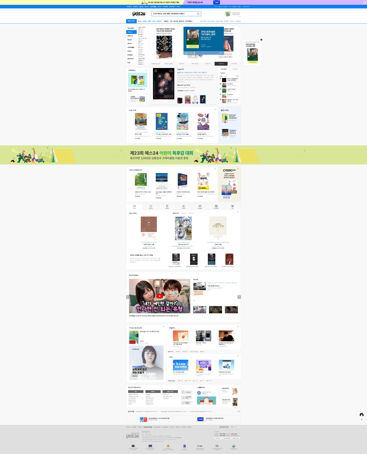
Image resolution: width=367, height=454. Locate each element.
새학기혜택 (203, 21)
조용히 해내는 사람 (148, 244)
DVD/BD (130, 55)
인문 (139, 29)
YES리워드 (186, 397)
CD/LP (129, 51)
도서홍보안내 (165, 427)
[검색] (198, 13)
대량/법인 (238, 21)
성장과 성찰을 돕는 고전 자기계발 (141, 255)
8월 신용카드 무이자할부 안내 (147, 411)
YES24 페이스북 (223, 427)
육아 (142, 47)
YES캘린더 (186, 392)
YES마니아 (166, 394)
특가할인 (226, 21)
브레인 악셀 (218, 244)
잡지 (142, 40)
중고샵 (129, 39)
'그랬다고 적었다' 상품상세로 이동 (229, 90)
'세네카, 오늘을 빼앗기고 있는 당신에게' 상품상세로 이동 (229, 80)
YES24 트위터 (225, 427)
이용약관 (140, 427)
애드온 (130, 404)
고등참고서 (140, 64)
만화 (139, 38)
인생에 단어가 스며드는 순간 (143, 192)
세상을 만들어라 (201, 134)
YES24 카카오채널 (221, 427)
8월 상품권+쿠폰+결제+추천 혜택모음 (174, 411)
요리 (139, 47)
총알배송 (148, 394)
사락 (171, 21)
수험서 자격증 (141, 58)
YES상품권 (166, 398)
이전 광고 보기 (238, 16)
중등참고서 (140, 62)
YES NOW (130, 28)
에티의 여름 (138, 134)
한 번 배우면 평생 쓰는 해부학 (205, 192)
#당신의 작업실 (194, 351)
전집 (142, 44)
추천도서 (232, 21)
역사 (142, 29)
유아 (139, 44)
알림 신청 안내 (149, 400)
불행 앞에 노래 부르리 (183, 85)
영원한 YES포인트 (133, 394)
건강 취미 (140, 51)
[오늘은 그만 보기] (260, 40)
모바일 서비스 (149, 402)
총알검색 (148, 396)
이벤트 (149, 21)
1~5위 (220, 76)
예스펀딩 (175, 21)
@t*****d (180, 381)
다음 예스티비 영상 (239, 297)
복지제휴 (183, 427)
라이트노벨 (143, 38)
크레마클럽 (130, 47)
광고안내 (172, 427)
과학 (142, 32)
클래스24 (181, 21)
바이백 (154, 21)
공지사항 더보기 (239, 411)
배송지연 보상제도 (186, 403)
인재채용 (134, 427)
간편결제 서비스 (150, 404)
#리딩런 (202, 351)
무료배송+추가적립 (133, 396)
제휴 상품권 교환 (167, 396)
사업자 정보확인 (177, 437)
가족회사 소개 (235, 427)
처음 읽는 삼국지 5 (183, 244)
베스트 (139, 21)
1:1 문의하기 (218, 438)
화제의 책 (135, 170)
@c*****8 (195, 381)
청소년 (139, 45)
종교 (142, 31)
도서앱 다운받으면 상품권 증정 (201, 411)
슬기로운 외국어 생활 (182, 134)
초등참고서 (140, 60)
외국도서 (130, 36)
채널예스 (172, 328)
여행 (139, 40)
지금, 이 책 (132, 110)
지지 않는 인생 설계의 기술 (163, 134)
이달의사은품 (219, 21)
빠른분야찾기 (131, 21)
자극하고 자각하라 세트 (183, 192)
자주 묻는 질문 (227, 438)
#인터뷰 (178, 351)
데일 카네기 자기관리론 (211, 266)
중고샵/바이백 (132, 400)
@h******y (209, 381)
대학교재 (140, 53)
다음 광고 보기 (240, 16)
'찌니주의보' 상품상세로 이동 (229, 96)
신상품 (144, 21)
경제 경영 (140, 34)
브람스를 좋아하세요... (214, 286)
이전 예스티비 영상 (127, 297)
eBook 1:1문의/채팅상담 (232, 435)
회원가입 (220, 6)
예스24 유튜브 (133, 275)
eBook (129, 43)
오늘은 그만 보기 (189, 53)
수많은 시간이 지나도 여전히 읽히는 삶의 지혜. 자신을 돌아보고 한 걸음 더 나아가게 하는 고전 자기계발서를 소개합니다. (145, 260)
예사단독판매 (210, 21)
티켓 (128, 62)
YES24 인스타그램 (227, 427)
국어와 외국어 (141, 54)
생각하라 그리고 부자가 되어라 (230, 266)
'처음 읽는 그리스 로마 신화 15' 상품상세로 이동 (229, 101)
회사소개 (128, 427)
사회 (139, 32)
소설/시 (139, 27)
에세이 (143, 27)
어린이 (139, 42)
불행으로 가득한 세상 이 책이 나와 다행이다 (192, 72)
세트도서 (191, 213)
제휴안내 (178, 427)
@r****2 (202, 381)
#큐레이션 (185, 351)
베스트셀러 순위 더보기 (237, 76)
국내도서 (130, 32)
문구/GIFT (130, 59)
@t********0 (188, 381)
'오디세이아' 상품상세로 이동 (229, 85)
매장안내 (159, 21)
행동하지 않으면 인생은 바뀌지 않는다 (196, 266)
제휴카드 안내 (132, 402)
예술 (139, 31)
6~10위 (225, 76)
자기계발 (140, 36)
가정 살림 (140, 49)
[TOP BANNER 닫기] (364, 2)
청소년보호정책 (157, 427)
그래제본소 (132, 70)
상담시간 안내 (236, 438)
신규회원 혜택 (132, 398)
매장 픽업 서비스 (150, 398)
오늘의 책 (180, 69)
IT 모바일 (140, 56)
